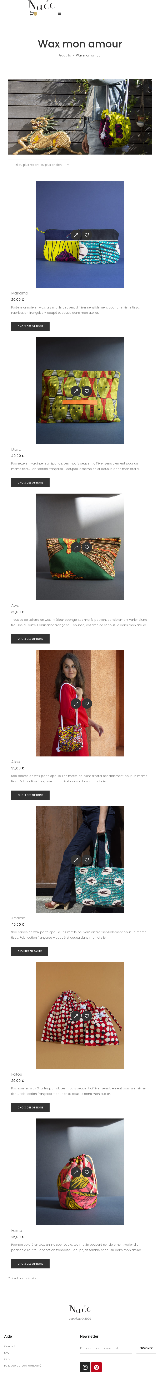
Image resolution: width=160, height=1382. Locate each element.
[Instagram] (85, 1367)
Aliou (15, 761)
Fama (16, 1230)
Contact (9, 1346)
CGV (7, 1359)
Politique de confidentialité (22, 1366)
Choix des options (30, 326)
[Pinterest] (96, 1367)
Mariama (19, 293)
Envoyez (146, 1348)
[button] (59, 13)
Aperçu (76, 235)
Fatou (16, 1074)
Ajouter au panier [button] (30, 951)
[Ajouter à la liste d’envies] (87, 235)
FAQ (6, 1353)
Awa (15, 605)
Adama (18, 918)
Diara (16, 449)
